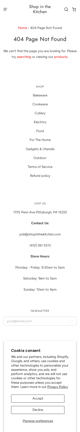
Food (40, 131)
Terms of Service (40, 167)
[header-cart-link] (74, 9)
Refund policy (40, 176)
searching (24, 57)
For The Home (40, 140)
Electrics (40, 122)
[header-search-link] (66, 9)
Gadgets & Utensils (40, 149)
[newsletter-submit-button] (71, 322)
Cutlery (40, 113)
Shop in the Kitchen (40, 9)
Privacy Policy (57, 387)
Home (22, 28)
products (61, 57)
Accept (37, 398)
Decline (37, 410)
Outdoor (40, 158)
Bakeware (40, 95)
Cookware (40, 104)
